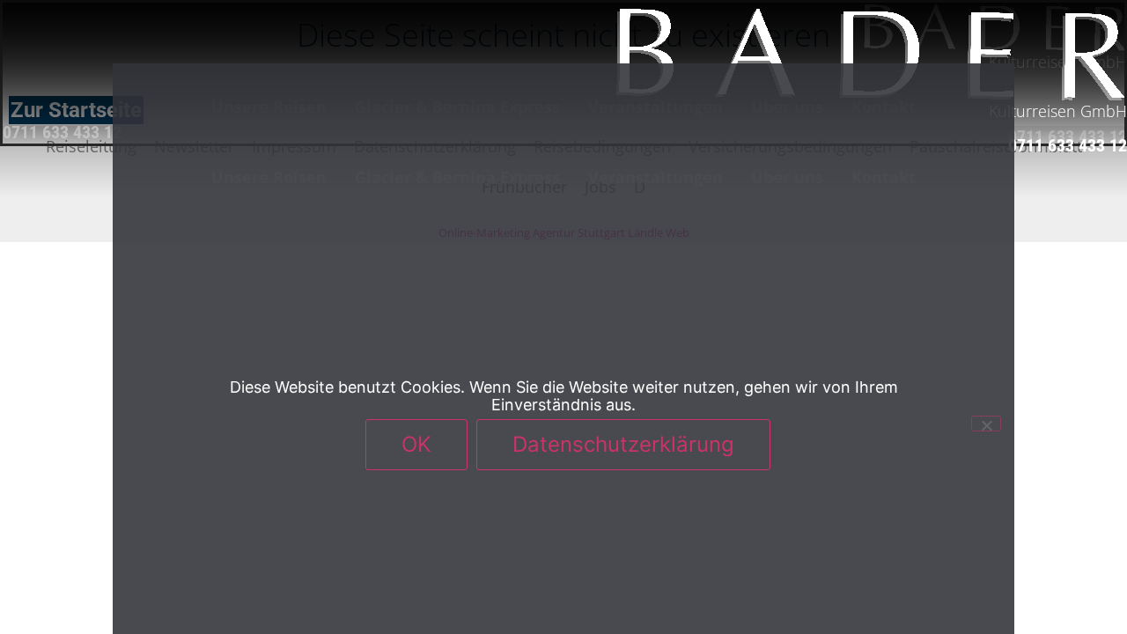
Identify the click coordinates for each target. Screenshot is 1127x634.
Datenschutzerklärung (623, 444)
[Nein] (986, 423)
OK (416, 444)
